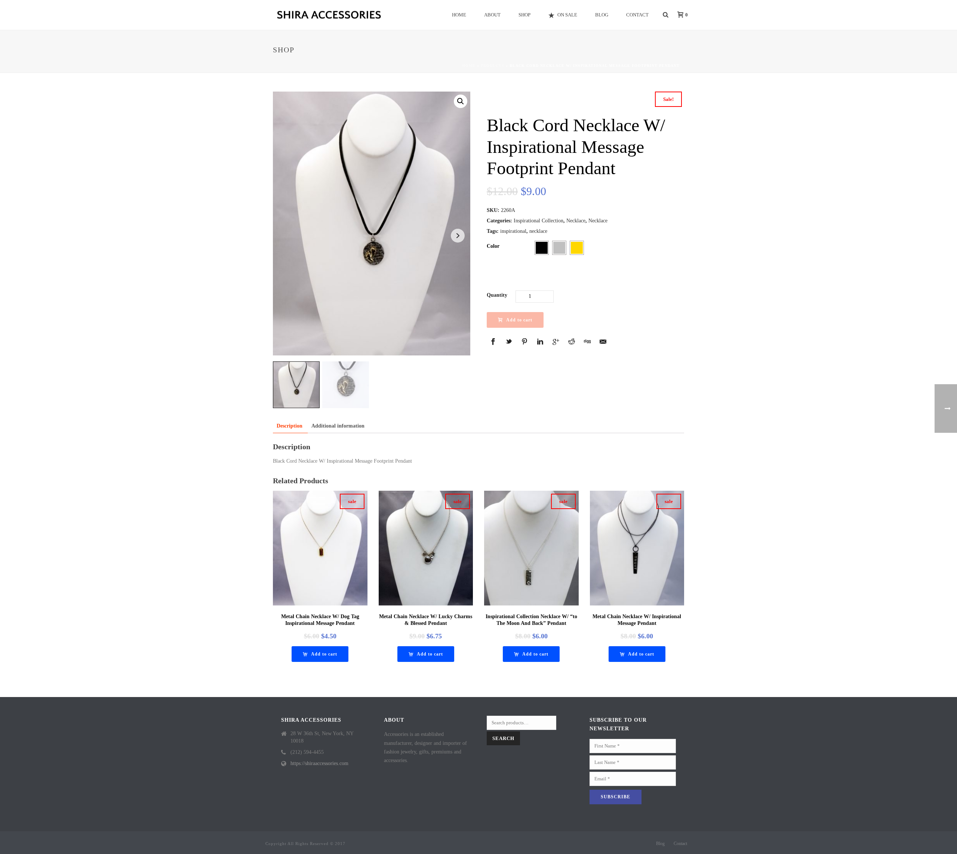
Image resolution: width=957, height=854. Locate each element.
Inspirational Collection (538, 220)
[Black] (541, 248)
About (492, 15)
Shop (524, 15)
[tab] (289, 426)
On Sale (567, 15)
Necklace (575, 220)
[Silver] (559, 248)
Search (503, 738)
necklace (538, 231)
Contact (637, 15)
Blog (601, 15)
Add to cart (519, 320)
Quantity (497, 295)
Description (289, 426)
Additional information (337, 426)
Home (459, 15)
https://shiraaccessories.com (319, 763)
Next (458, 236)
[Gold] (577, 248)
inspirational (513, 231)
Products (492, 66)
